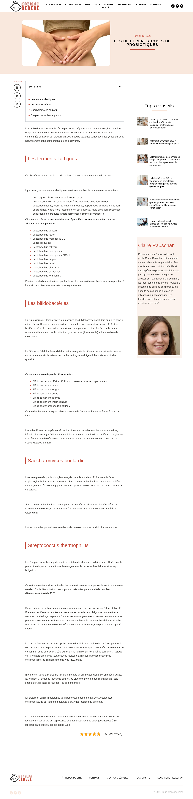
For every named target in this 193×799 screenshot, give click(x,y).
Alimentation (73, 4)
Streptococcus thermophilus (46, 115)
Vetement (140, 4)
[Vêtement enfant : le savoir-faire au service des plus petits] (142, 144)
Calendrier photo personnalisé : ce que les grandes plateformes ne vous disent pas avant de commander (164, 161)
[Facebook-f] (177, 6)
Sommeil (109, 4)
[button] (17, 87)
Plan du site (143, 778)
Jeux (87, 4)
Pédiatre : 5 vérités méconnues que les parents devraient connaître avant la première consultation (164, 203)
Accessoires (53, 4)
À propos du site (72, 778)
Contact (94, 778)
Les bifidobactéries (41, 104)
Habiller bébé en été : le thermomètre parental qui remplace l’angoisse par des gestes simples (163, 182)
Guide (97, 4)
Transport (124, 4)
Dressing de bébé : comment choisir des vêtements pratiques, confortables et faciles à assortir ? (163, 123)
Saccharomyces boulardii (44, 110)
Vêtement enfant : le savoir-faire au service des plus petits (164, 142)
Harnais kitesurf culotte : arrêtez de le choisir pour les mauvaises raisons (163, 224)
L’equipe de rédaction (170, 778)
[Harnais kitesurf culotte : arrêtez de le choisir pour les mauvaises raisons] (142, 226)
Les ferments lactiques (43, 99)
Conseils (155, 4)
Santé (105, 7)
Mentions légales (117, 778)
